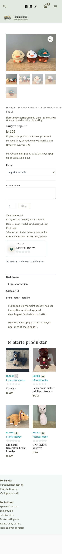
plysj (36, 236)
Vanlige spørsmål (9, 493)
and (17, 232)
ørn (32, 236)
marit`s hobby (13, 236)
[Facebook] (26, 6)
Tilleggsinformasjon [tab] (17, 283)
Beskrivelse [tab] (12, 277)
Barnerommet (35, 107)
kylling (44, 232)
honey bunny (33, 232)
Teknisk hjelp (7, 514)
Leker (28, 120)
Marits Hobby (25, 248)
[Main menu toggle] (55, 6)
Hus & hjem (26, 223)
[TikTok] (35, 6)
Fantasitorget (21, 16)
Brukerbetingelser (10, 519)
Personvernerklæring (11, 484)
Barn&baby (20, 107)
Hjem (9, 107)
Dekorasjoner (51, 107)
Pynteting (37, 120)
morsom (25, 236)
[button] (4, 6)
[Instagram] (31, 6)
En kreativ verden (15, 379)
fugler (23, 232)
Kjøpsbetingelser (9, 488)
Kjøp (24, 205)
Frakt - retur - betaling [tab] (18, 297)
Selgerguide (6, 510)
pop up (43, 236)
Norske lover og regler (12, 527)
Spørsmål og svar (9, 506)
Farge (9, 165)
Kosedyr (19, 120)
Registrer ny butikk (10, 523)
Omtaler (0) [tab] (12, 290)
